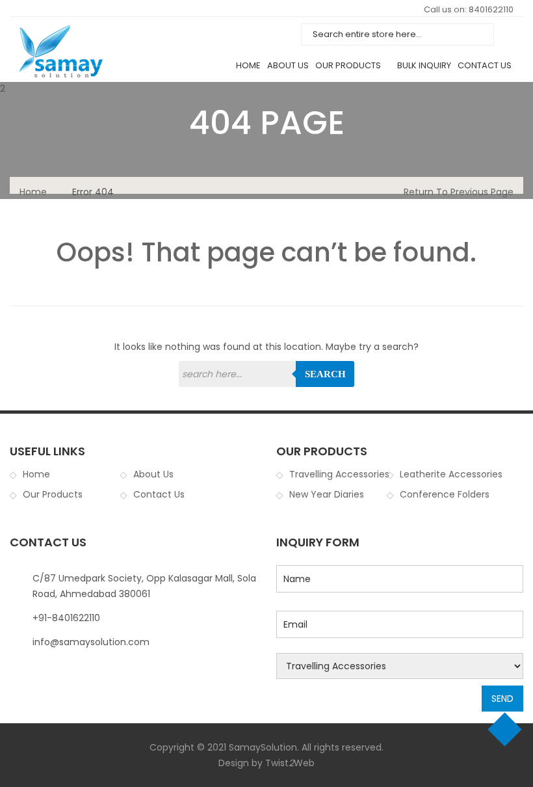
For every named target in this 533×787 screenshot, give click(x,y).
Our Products (348, 65)
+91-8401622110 (66, 617)
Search (325, 374)
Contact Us (485, 65)
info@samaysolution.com (91, 641)
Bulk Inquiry (424, 65)
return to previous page (459, 191)
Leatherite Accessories (451, 474)
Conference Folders (444, 494)
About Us (288, 65)
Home (248, 65)
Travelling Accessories (339, 474)
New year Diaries (326, 494)
